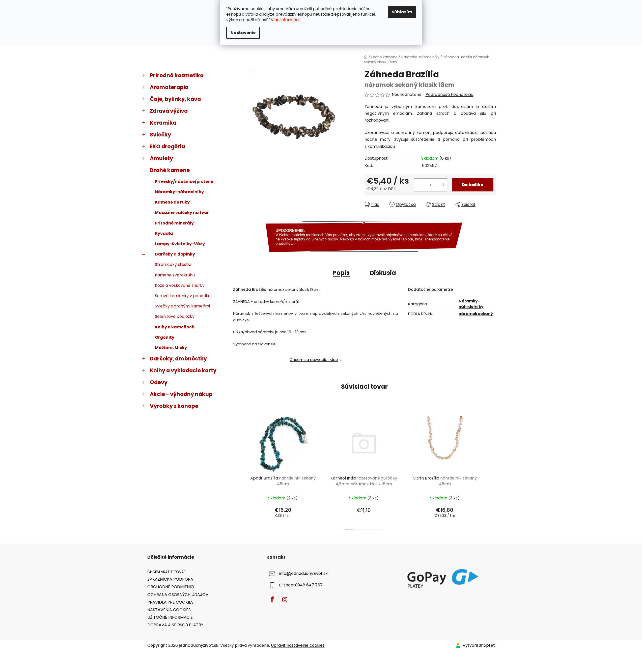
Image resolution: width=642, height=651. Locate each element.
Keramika (163, 122)
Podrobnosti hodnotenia (449, 94)
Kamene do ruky (172, 202)
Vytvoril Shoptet (479, 645)
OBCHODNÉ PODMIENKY (170, 587)
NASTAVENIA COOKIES (169, 610)
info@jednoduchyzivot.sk (303, 574)
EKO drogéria (167, 146)
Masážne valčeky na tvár (182, 212)
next (492, 471)
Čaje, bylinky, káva (175, 99)
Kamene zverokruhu (175, 275)
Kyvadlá (164, 233)
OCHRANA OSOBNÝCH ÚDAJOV (177, 595)
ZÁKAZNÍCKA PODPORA (170, 579)
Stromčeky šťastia (173, 264)
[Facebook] (272, 599)
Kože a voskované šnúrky (180, 285)
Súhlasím (402, 12)
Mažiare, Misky (171, 348)
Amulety (161, 158)
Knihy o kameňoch (174, 327)
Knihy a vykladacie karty (183, 370)
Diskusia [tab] (383, 273)
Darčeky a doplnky (175, 254)
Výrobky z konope (174, 406)
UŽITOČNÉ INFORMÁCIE (170, 617)
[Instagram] (285, 599)
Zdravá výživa (169, 111)
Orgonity (164, 337)
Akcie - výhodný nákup (181, 394)
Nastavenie (243, 33)
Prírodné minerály (174, 223)
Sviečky (160, 134)
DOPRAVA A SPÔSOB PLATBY (175, 625)
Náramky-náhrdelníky (179, 192)
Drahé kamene (170, 170)
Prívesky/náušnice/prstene (184, 181)
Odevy (159, 382)
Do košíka (473, 185)
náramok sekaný (476, 313)
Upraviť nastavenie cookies (298, 645)
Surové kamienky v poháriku (182, 296)
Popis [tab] (341, 273)
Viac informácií (286, 20)
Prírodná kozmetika (177, 75)
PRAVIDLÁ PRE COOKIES (170, 602)
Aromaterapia (169, 87)
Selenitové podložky (174, 316)
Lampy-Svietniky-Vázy (180, 244)
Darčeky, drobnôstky (178, 358)
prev (237, 471)
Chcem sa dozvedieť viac (314, 359)
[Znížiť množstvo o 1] (418, 185)
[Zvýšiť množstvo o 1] (443, 185)
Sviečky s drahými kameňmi (182, 306)
